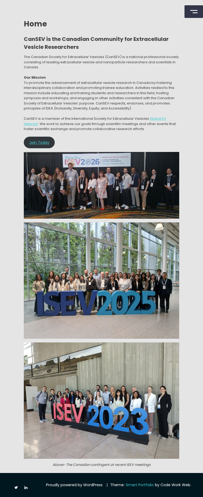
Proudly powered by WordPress (74, 485)
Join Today (39, 142)
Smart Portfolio (140, 485)
